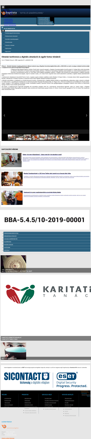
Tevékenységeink (43, 19)
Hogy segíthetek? (8, 405)
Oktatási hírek (68, 398)
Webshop (67, 413)
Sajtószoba (8, 48)
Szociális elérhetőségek (50, 409)
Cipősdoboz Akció (29, 405)
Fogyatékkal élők (49, 407)
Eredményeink (7, 400)
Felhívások (27, 400)
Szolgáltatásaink (44, 21)
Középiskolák (68, 407)
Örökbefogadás (48, 405)
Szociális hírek (48, 398)
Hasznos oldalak (9, 45)
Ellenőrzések (8, 42)
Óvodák (66, 402)
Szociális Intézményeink (50, 402)
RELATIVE (88, 396)
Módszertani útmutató (11, 36)
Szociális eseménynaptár (11, 39)
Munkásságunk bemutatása (12, 33)
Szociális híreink (43, 18)
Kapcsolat (8, 51)
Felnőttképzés (68, 409)
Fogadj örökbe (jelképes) (30, 410)
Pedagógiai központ (69, 400)
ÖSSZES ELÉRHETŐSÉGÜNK (8, 438)
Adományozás (28, 398)
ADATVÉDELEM (84, 393)
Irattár (66, 411)
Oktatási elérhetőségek (70, 415)
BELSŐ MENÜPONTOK (9, 28)
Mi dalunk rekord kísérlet (30, 412)
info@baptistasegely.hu (11, 434)
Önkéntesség (28, 402)
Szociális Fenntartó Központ (51, 400)
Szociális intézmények (45, 22)
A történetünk (7, 398)
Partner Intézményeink (10, 25)
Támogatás (7, 402)
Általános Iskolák (69, 405)
